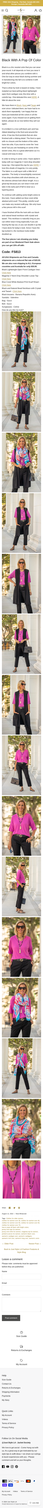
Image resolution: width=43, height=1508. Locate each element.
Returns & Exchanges (11, 1388)
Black (19, 105)
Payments (6, 1396)
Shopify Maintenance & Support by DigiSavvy (14, 1504)
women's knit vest (8, 1238)
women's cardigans (25, 1236)
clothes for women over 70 (11, 1225)
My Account (7, 1415)
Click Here (6, 273)
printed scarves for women (11, 1234)
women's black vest (28, 1234)
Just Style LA (12, 1502)
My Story (5, 1400)
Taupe (33, 105)
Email (4, 1283)
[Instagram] (12, 1466)
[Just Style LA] (21, 10)
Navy (24, 105)
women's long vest (21, 1238)
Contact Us (6, 1384)
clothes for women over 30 (11, 1221)
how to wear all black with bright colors (15, 1227)
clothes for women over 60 (30, 1223)
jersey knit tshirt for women (11, 1232)
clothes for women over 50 (11, 1223)
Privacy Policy (8, 1427)
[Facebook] (3, 1466)
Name (4, 1271)
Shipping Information (10, 1392)
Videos (5, 1419)
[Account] (35, 10)
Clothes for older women (14, 1218)
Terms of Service (9, 1423)
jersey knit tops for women (11, 1229)
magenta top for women (30, 1232)
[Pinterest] (16, 1466)
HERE (34, 97)
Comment (6, 1295)
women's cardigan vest (10, 1236)
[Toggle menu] (2, 10)
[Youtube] (7, 1466)
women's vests (34, 1238)
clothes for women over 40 (30, 1221)
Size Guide (6, 1380)
